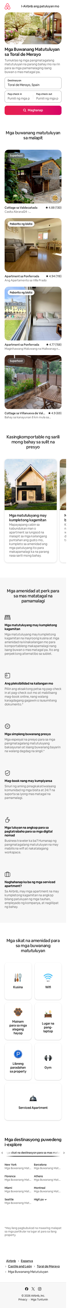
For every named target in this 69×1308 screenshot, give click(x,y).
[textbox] (19, 98)
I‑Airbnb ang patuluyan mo (40, 6)
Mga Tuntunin (39, 1299)
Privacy (22, 1299)
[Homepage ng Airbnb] (7, 6)
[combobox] (33, 84)
